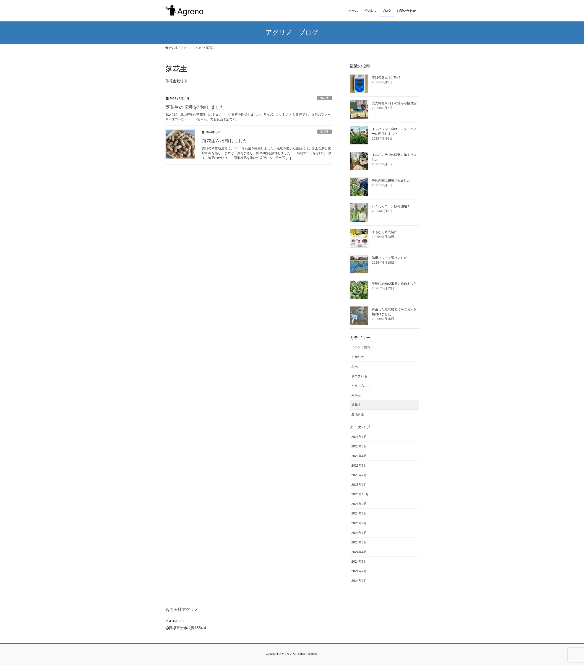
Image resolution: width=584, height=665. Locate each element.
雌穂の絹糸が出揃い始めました (394, 283)
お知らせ (357, 356)
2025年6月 (359, 437)
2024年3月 (359, 561)
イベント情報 (360, 347)
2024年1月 (359, 580)
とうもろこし (360, 385)
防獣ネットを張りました (389, 258)
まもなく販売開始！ (386, 232)
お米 (354, 366)
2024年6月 (359, 533)
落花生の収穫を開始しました (195, 107)
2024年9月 (359, 504)
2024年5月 (359, 542)
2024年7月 (359, 523)
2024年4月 (359, 552)
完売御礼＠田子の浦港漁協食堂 (394, 103)
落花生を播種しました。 (227, 140)
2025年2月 (359, 475)
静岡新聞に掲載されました (391, 180)
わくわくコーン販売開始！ (391, 206)
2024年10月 (360, 494)
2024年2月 (359, 571)
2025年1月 (359, 484)
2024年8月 (359, 513)
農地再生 (357, 414)
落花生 (324, 98)
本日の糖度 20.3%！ (386, 77)
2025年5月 (359, 446)
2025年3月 (359, 465)
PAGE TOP (567, 641)
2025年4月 (359, 456)
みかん (356, 395)
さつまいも (359, 376)
